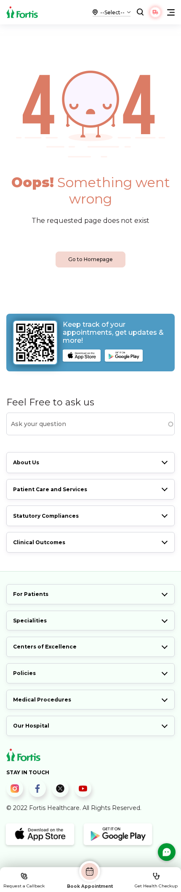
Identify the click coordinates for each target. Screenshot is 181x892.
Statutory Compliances (46, 516)
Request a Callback (24, 886)
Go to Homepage (90, 259)
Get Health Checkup (156, 886)
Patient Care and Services (50, 489)
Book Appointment (90, 886)
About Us (26, 462)
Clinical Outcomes (39, 542)
